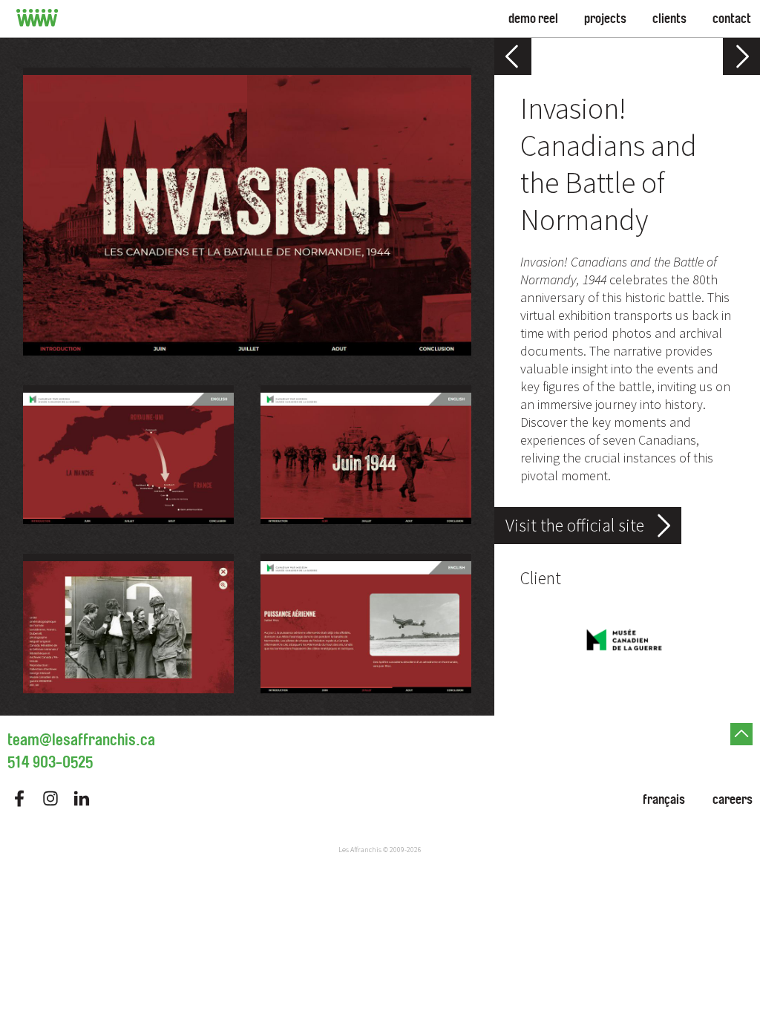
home (37, 18)
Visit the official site (574, 525)
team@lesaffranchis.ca (81, 740)
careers (732, 799)
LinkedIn (82, 798)
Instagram (50, 798)
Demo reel (533, 18)
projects (605, 18)
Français (664, 799)
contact (731, 18)
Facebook (19, 798)
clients (669, 18)
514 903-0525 (50, 762)
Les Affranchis (359, 849)
